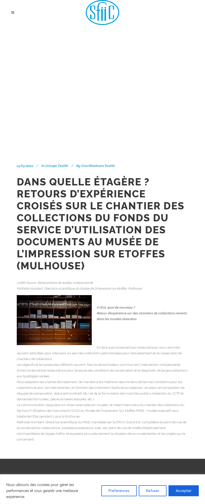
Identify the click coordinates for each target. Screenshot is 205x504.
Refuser (152, 491)
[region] (102, 489)
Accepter (184, 491)
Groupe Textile (56, 165)
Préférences (119, 491)
